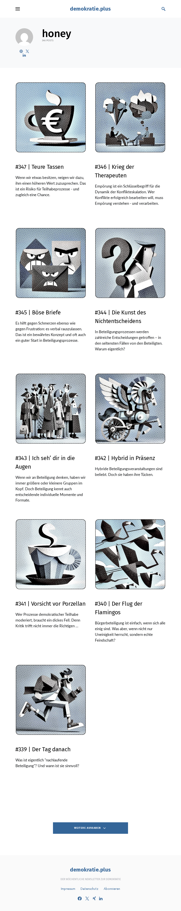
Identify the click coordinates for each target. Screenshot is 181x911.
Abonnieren (112, 889)
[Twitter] (87, 898)
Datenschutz (89, 889)
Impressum (68, 889)
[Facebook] (80, 898)
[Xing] (94, 898)
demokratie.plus (90, 9)
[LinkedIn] (100, 898)
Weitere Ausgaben (87, 827)
